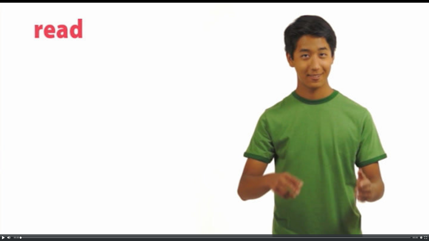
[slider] (216, 237)
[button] (3, 237)
